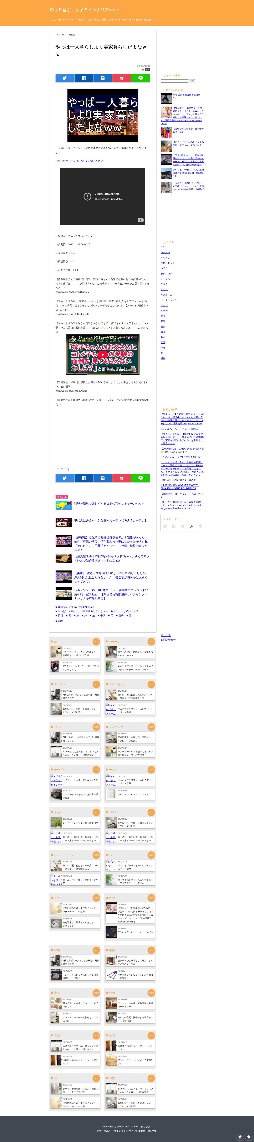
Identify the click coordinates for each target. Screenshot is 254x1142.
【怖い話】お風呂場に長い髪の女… (179, 480)
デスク (164, 284)
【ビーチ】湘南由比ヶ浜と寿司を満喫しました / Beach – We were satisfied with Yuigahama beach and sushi (182, 505)
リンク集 (166, 635)
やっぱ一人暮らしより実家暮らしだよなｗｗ (82, 611)
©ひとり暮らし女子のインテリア (115, 1130)
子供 (101, 615)
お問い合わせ (168, 639)
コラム (164, 268)
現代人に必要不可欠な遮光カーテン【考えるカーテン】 (111, 520)
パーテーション (169, 300)
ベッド (164, 305)
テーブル (165, 279)
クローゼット (168, 263)
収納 (163, 321)
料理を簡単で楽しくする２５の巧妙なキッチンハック (109, 503)
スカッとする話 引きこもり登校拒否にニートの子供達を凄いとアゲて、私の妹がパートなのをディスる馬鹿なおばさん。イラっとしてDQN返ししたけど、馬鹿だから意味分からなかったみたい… (182, 468)
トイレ (164, 289)
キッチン (165, 257)
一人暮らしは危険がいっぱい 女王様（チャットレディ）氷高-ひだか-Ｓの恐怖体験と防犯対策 (188, 186)
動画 (147, 70)
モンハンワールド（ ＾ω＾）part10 (135, 932)
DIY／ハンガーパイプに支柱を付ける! (180, 457)
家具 (163, 331)
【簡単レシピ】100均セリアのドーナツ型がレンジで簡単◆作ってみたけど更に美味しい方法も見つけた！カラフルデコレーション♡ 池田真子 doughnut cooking (136, 915)
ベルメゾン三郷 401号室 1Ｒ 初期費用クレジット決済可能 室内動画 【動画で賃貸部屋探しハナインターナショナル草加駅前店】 (111, 594)
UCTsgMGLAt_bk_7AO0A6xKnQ (75, 607)
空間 (163, 347)
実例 (163, 326)
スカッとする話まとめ (124, 611)
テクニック (166, 273)
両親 (59, 615)
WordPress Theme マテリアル (134, 1126)
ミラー (164, 310)
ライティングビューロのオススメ (134, 794)
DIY (163, 247)
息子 (120, 615)
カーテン (165, 252)
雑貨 (163, 358)
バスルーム (166, 294)
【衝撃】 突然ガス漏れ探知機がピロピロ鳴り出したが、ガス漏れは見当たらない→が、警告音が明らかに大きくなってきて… (111, 577)
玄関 (163, 342)
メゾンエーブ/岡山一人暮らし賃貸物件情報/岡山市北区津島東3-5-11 (188, 173)
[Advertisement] (80, 439)
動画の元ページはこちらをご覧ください (80, 161)
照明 (163, 337)
